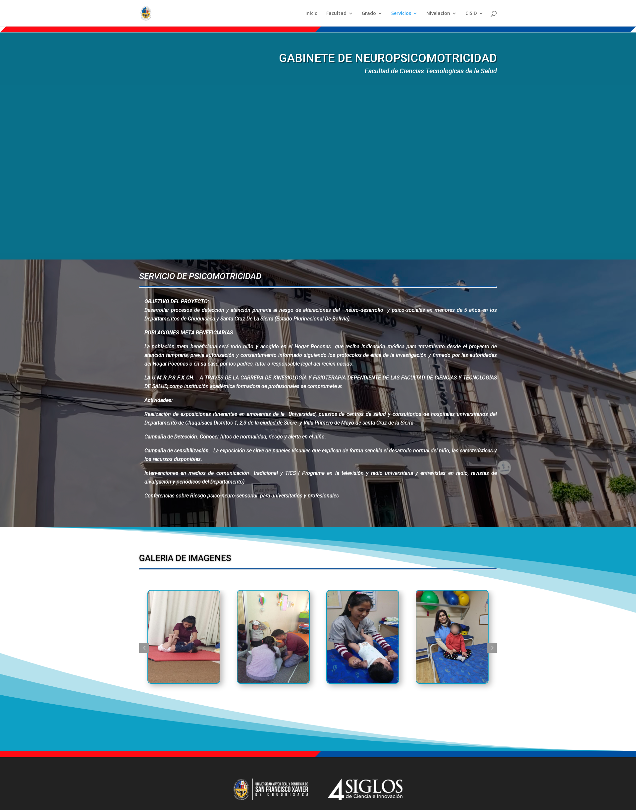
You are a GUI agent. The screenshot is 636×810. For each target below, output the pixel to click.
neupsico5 (346, 698)
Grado (369, 13)
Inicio (311, 13)
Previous (144, 648)
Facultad (336, 13)
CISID (471, 13)
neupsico (254, 698)
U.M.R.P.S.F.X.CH (172, 378)
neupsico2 (167, 698)
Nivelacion (438, 13)
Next (492, 648)
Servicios (401, 13)
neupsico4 (436, 698)
